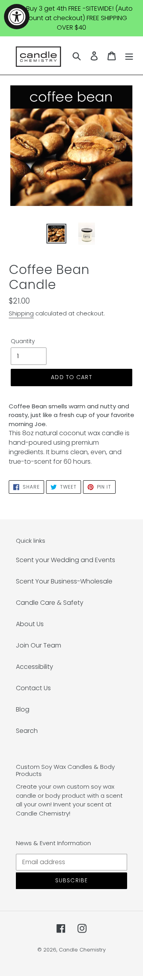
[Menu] (129, 55)
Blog (22, 709)
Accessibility (34, 666)
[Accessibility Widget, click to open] (16, 16)
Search (27, 730)
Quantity (23, 341)
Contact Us (33, 688)
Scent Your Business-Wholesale (64, 581)
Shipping (21, 313)
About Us (30, 624)
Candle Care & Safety (49, 602)
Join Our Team (38, 645)
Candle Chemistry (82, 949)
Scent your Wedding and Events (65, 559)
